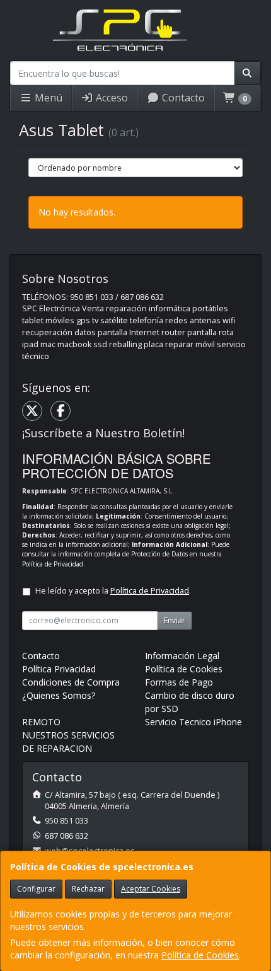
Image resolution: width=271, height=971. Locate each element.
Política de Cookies (200, 955)
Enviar (174, 620)
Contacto (182, 98)
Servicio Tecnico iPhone (193, 722)
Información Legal (182, 656)
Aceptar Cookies (150, 888)
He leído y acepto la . (113, 590)
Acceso (110, 98)
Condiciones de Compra (71, 682)
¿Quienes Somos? (58, 695)
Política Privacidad (59, 669)
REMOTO (41, 722)
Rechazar (88, 888)
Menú (47, 98)
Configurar (36, 888)
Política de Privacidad (52, 564)
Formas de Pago (179, 682)
